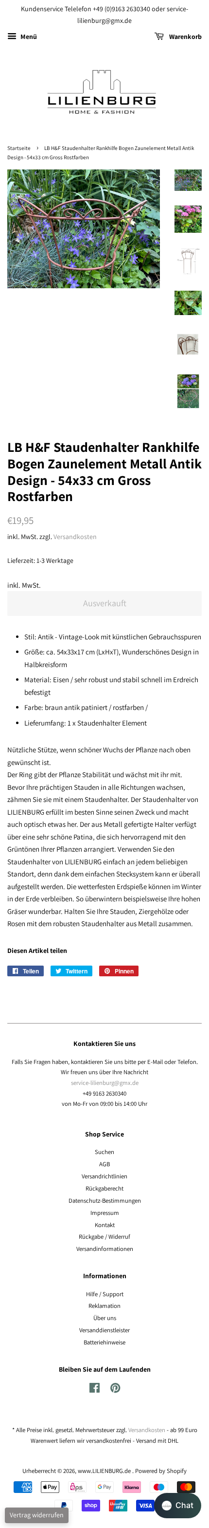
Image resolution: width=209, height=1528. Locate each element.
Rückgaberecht (104, 1188)
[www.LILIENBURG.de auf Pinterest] (115, 1390)
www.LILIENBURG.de (105, 1471)
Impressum (104, 1213)
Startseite (19, 148)
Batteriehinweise (104, 1342)
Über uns (104, 1318)
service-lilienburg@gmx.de (105, 1083)
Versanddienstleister (104, 1330)
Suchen (104, 1152)
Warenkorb (185, 36)
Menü (28, 36)
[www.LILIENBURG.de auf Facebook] (94, 1390)
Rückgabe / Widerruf (104, 1236)
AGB (104, 1164)
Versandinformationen (104, 1249)
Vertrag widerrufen (37, 1514)
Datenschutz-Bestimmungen (105, 1200)
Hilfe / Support (104, 1294)
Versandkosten (75, 536)
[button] (177, 1505)
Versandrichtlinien (104, 1176)
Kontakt (105, 1225)
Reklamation (104, 1306)
